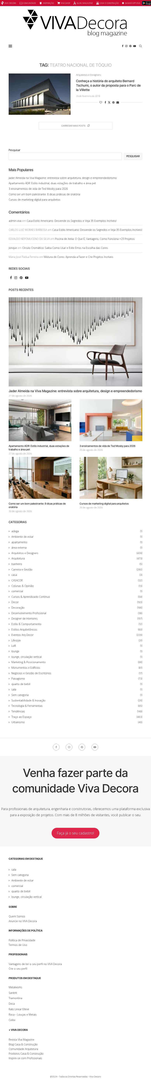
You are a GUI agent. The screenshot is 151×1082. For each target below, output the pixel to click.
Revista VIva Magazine (21, 1039)
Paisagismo (76, 678)
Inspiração (48, 3)
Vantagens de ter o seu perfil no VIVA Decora (35, 964)
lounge (76, 651)
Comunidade (29, 3)
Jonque (13, 248)
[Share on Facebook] (105, 102)
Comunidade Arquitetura (23, 1049)
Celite (12, 1020)
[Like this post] (100, 102)
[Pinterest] (130, 46)
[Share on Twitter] (109, 102)
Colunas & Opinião (76, 586)
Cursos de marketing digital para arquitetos (34, 199)
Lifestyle (76, 640)
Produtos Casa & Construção (26, 1053)
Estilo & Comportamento (76, 624)
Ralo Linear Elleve (19, 1009)
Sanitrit (13, 993)
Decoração (76, 607)
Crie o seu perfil (18, 968)
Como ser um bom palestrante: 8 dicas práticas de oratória (44, 194)
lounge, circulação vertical (76, 657)
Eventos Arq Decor (76, 635)
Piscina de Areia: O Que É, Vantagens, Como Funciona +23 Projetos (95, 239)
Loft (76, 645)
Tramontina (15, 998)
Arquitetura (76, 558)
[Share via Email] (117, 102)
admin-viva (15, 221)
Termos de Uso (18, 945)
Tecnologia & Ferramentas (76, 706)
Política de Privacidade (22, 940)
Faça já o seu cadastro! (75, 833)
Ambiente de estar (76, 536)
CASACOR (76, 580)
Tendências (76, 711)
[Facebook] (122, 46)
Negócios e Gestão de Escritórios (76, 673)
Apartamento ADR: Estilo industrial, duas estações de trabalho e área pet (52, 183)
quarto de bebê (76, 684)
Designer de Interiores (76, 618)
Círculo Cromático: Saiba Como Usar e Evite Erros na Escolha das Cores (65, 248)
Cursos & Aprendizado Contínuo (76, 596)
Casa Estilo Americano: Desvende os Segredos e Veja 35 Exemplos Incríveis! (72, 221)
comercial (76, 591)
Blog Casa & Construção (23, 1044)
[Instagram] (126, 46)
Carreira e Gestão (76, 569)
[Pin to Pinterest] (113, 102)
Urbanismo (76, 722)
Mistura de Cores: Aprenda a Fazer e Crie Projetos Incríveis (78, 257)
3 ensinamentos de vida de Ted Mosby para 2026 (38, 188)
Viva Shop (65, 3)
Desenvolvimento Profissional (76, 613)
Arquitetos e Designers (76, 553)
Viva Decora (10, 3)
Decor (76, 602)
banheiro (76, 564)
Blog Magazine (85, 3)
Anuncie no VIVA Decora (23, 921)
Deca (12, 1003)
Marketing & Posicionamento (76, 662)
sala (76, 689)
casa (76, 575)
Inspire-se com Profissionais (25, 1058)
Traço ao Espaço (76, 717)
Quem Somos (17, 916)
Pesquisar (14, 150)
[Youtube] (134, 46)
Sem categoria (76, 695)
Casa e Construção (109, 3)
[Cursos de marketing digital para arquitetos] (111, 478)
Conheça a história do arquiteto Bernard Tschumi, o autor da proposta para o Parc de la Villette (108, 85)
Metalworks (15, 987)
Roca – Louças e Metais (23, 1014)
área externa (76, 547)
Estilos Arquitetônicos (76, 629)
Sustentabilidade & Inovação (76, 700)
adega (76, 531)
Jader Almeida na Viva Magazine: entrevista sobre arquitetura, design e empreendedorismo (63, 178)
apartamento (76, 542)
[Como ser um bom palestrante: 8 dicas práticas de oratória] (40, 478)
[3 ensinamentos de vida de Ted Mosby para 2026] (111, 420)
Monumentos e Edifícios (76, 667)
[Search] (140, 46)
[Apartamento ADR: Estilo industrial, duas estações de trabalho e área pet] (40, 420)
